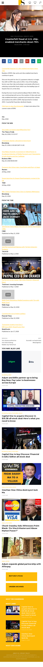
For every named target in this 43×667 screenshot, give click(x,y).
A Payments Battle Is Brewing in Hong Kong (16, 141)
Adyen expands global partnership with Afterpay (21, 565)
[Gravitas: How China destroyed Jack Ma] (13, 637)
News (31, 36)
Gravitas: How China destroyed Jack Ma (20, 491)
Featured (15, 413)
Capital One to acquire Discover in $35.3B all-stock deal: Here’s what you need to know (21, 418)
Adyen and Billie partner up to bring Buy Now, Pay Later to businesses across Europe (20, 380)
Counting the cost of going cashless (13, 313)
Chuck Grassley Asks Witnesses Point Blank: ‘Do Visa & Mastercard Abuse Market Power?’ (20, 528)
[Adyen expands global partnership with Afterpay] (21, 548)
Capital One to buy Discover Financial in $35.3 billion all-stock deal (20, 455)
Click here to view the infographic (13, 106)
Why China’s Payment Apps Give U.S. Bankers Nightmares (21, 191)
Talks (20, 413)
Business (5, 375)
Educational (18, 36)
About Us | (16, 653)
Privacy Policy (25, 653)
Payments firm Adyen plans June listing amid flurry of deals (21, 167)
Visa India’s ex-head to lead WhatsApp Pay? (16, 129)
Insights (26, 36)
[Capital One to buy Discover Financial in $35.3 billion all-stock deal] (13, 624)
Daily (12, 36)
